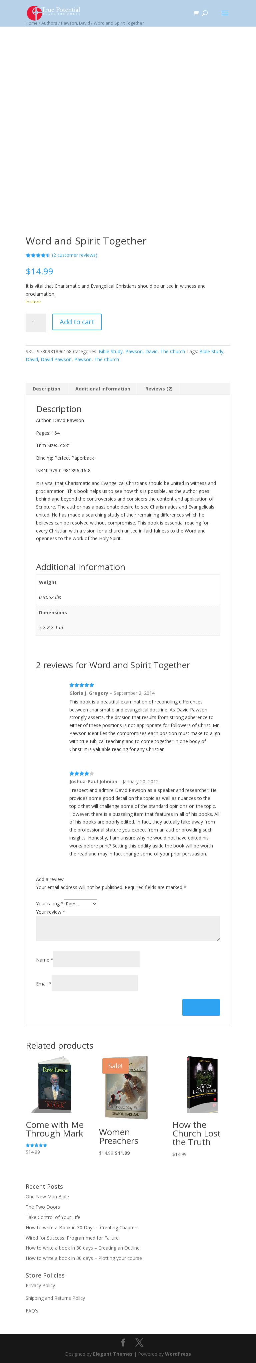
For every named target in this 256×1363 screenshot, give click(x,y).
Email (44, 984)
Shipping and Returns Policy (55, 1298)
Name (44, 960)
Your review (50, 912)
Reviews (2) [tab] (159, 388)
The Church (172, 351)
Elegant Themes (113, 1354)
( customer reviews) (74, 255)
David (32, 359)
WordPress (178, 1354)
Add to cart (77, 321)
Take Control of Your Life (53, 1217)
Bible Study (111, 351)
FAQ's (32, 1310)
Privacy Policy (40, 1285)
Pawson (83, 359)
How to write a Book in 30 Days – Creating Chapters (82, 1227)
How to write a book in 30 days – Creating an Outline (83, 1248)
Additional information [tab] (102, 388)
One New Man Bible (47, 1196)
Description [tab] (46, 388)
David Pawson (56, 359)
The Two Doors (43, 1207)
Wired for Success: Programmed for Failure (72, 1238)
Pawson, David (141, 351)
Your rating (50, 903)
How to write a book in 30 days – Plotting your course (84, 1258)
